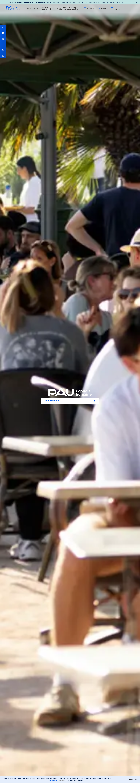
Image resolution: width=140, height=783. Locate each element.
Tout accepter (53, 780)
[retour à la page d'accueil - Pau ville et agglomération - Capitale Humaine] (13, 9)
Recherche (90, 8)
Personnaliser (132, 779)
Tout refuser (62, 780)
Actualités (104, 8)
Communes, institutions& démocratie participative (67, 8)
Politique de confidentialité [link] (75, 780)
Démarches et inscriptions (117, 8)
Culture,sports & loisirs (47, 8)
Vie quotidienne (31, 8)
